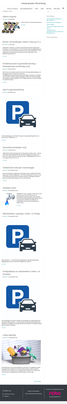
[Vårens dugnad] (10, 27)
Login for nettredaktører (33, 391)
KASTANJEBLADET (26, 8)
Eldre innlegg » (37, 381)
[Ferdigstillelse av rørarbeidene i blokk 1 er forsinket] (21, 298)
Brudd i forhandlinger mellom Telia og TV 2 (22, 42)
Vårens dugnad (9, 16)
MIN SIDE (57, 8)
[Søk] (63, 8)
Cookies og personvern (55, 396)
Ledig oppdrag (9, 335)
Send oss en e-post (9, 394)
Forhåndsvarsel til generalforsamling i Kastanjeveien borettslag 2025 (55, 31)
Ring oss (7, 396)
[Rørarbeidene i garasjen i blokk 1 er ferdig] (21, 238)
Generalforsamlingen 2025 (14, 147)
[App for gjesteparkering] (21, 114)
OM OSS (48, 8)
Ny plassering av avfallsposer (54, 22)
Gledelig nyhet (9, 188)
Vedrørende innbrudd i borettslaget (18, 168)
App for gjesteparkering (13, 89)
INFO (36, 8)
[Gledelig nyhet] (8, 199)
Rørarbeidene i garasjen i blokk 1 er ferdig (21, 214)
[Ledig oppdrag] (21, 352)
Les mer (23, 25)
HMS (42, 8)
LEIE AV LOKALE (12, 8)
